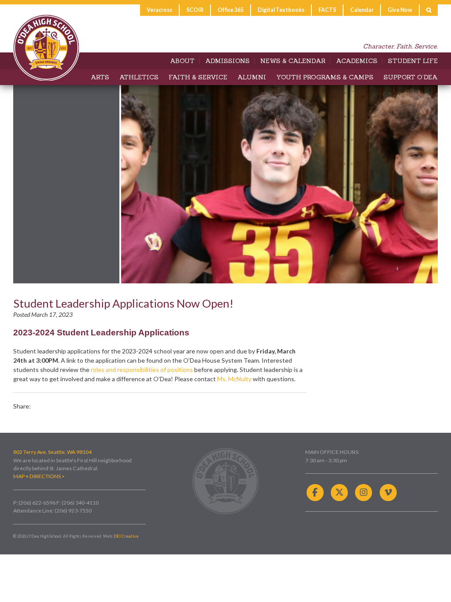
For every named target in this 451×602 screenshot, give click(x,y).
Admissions (227, 61)
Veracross (159, 10)
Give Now (400, 10)
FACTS (327, 10)
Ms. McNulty (234, 379)
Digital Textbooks (281, 10)
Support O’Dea (411, 77)
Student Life (413, 61)
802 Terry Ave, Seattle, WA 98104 (52, 452)
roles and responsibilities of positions (142, 369)
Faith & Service (198, 77)
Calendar (361, 10)
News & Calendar (292, 61)
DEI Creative (126, 536)
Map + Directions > (39, 476)
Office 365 (231, 10)
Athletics (139, 77)
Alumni (251, 77)
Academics (356, 61)
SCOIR (194, 10)
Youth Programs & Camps (324, 77)
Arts (100, 77)
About (182, 61)
